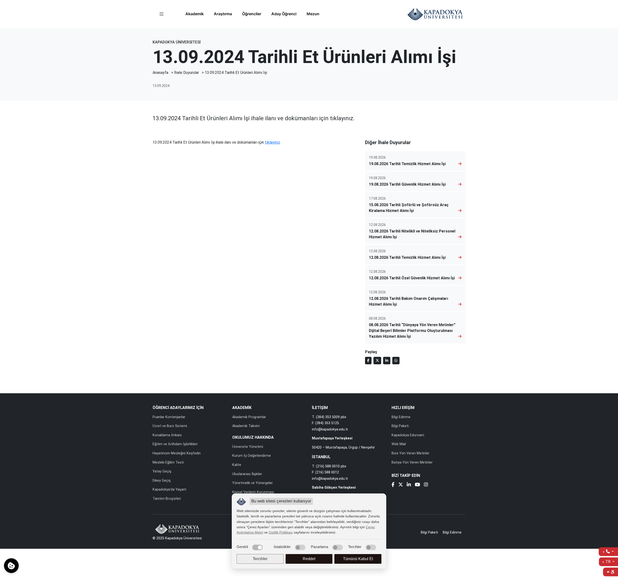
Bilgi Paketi (400, 426)
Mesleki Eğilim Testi (168, 462)
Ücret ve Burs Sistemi (170, 426)
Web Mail (399, 444)
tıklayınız (272, 142)
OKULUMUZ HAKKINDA (253, 437)
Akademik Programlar (249, 417)
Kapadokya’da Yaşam (169, 489)
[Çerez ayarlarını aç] (11, 565)
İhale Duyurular (186, 72)
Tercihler (260, 559)
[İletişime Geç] (608, 551)
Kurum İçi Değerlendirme (251, 456)
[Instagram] (426, 485)
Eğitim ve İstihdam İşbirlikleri (175, 444)
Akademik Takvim (246, 426)
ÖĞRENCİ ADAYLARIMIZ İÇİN (178, 407)
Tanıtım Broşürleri (167, 499)
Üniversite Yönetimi (247, 447)
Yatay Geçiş (162, 471)
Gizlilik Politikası (281, 532)
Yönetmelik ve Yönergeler (252, 483)
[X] (400, 485)
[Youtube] (417, 485)
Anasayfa (160, 72)
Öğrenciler (251, 13)
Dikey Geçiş (162, 480)
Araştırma (223, 13)
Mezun (313, 13)
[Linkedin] (409, 485)
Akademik (194, 13)
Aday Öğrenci (283, 13)
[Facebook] (393, 485)
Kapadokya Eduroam (408, 435)
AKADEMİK (242, 407)
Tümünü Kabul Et (358, 559)
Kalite (236, 465)
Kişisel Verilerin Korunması (253, 492)
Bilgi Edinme (401, 417)
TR (607, 561)
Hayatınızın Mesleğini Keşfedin (177, 453)
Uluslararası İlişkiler (247, 474)
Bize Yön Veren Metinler (410, 453)
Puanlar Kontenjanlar (169, 417)
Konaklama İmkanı (167, 435)
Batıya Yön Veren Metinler (412, 462)
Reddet (309, 559)
